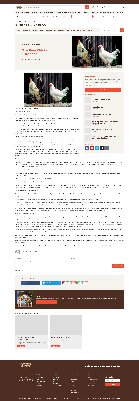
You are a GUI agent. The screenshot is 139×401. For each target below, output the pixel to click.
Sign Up (103, 89)
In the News (74, 379)
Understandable (92, 379)
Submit (113, 384)
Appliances (39, 385)
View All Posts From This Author (46, 302)
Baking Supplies (79, 16)
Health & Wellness (41, 378)
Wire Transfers (57, 385)
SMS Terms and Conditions (60, 387)
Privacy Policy (65, 398)
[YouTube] (92, 148)
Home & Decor (40, 379)
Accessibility (38, 398)
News (20, 21)
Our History (74, 378)
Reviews (73, 385)
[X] (97, 148)
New (37, 389)
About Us (73, 376)
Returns (55, 383)
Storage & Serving (49, 16)
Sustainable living (51, 30)
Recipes (41, 30)
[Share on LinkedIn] (67, 282)
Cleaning (60, 16)
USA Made (98, 16)
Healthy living (81, 30)
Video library (91, 30)
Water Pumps (36, 16)
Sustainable (91, 385)
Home (16, 21)
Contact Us (56, 379)
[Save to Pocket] (75, 282)
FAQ (54, 381)
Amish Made (107, 16)
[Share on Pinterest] (63, 282)
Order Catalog (118, 16)
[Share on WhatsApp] (78, 282)
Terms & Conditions (52, 398)
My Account (56, 376)
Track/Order (56, 378)
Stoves (38, 383)
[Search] (87, 7)
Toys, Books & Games (42, 387)
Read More (21, 346)
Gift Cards (39, 391)
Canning (89, 16)
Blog (72, 383)
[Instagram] (102, 148)
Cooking (34, 30)
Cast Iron (68, 16)
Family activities (70, 30)
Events (72, 381)
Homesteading (26, 30)
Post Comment (118, 265)
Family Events (92, 376)
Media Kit (73, 391)
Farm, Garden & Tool (41, 376)
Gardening (61, 30)
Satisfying (90, 378)
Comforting (91, 381)
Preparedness (91, 383)
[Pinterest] (32, 380)
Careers (73, 389)
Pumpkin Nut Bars (60, 337)
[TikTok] (106, 148)
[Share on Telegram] (82, 282)
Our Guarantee (75, 392)
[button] (123, 7)
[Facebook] (87, 148)
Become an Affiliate (76, 387)
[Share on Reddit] (71, 282)
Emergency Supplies (24, 16)
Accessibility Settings (25, 398)
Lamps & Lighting (41, 381)
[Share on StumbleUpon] (86, 282)
